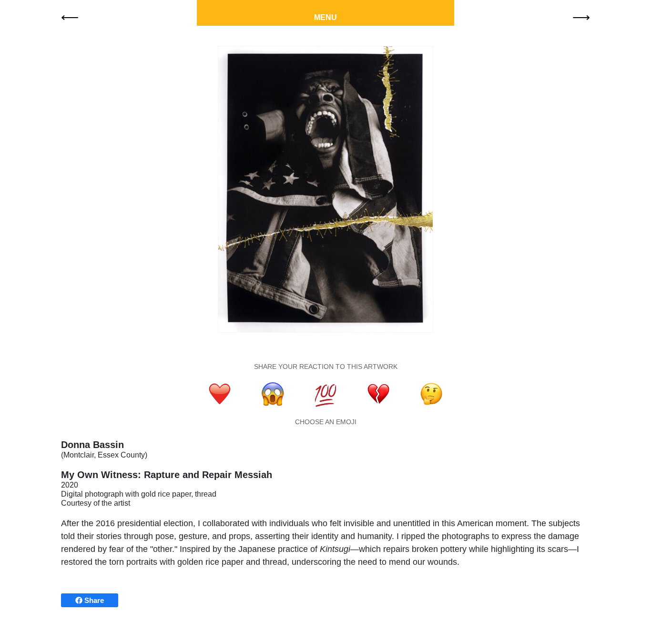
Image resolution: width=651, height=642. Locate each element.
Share (93, 600)
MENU (325, 17)
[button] (69, 16)
